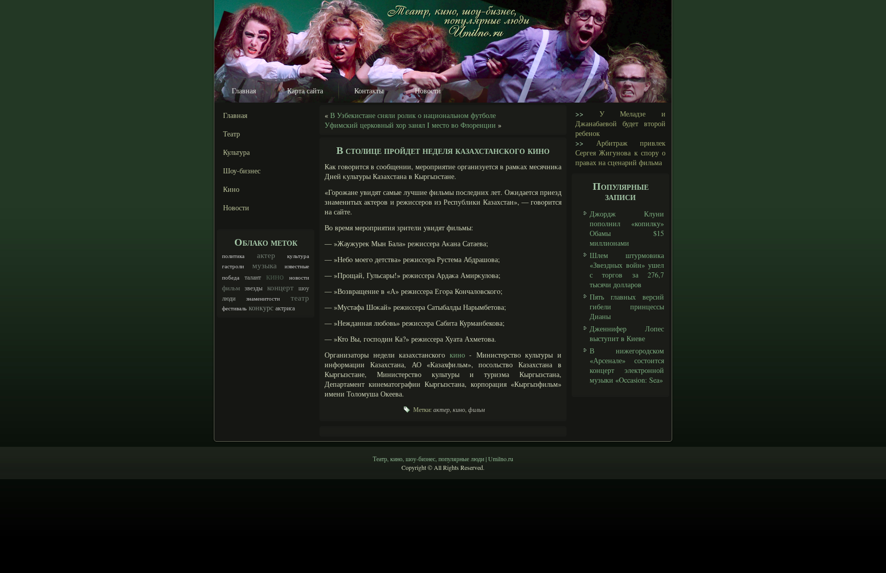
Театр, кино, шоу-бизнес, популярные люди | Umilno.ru (443, 459)
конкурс (261, 307)
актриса (285, 308)
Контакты (369, 90)
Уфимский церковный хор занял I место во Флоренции (410, 125)
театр (300, 297)
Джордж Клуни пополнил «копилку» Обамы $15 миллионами (627, 228)
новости (299, 277)
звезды (254, 288)
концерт (280, 287)
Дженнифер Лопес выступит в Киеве (627, 333)
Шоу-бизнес (241, 170)
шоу (303, 288)
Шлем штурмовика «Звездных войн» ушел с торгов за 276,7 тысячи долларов (627, 269)
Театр (231, 134)
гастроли (233, 266)
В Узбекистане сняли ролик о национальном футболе (413, 115)
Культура (236, 152)
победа (230, 277)
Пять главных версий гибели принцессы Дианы (627, 306)
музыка (264, 265)
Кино (231, 189)
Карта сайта (305, 90)
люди (228, 298)
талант (253, 277)
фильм (231, 287)
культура (298, 256)
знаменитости (263, 298)
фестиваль (234, 308)
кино (275, 276)
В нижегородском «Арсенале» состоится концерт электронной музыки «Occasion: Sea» (627, 365)
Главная (244, 90)
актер (266, 255)
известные (297, 266)
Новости (428, 90)
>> (579, 113)
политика (233, 256)
